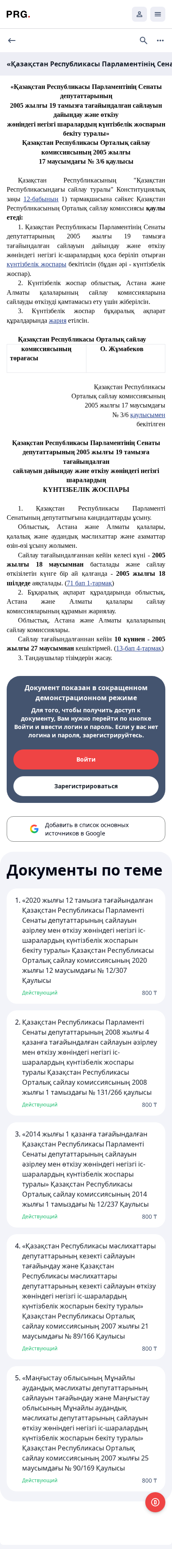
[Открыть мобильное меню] (157, 14)
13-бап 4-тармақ (139, 648)
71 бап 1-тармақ (89, 583)
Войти (86, 759)
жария (57, 320)
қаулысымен (147, 414)
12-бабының (40, 198)
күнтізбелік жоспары (36, 264)
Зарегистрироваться (86, 786)
